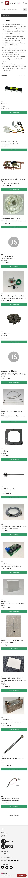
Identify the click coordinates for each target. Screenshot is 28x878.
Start (2, 831)
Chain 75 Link (5, 333)
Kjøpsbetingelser (4, 834)
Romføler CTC (5, 601)
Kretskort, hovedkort (7, 564)
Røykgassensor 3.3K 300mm (10, 798)
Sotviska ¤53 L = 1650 (8, 489)
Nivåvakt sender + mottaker (9, 141)
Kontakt (2, 836)
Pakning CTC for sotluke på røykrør (12, 678)
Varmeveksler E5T (6, 720)
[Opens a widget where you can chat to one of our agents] (22, 875)
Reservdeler (3, 832)
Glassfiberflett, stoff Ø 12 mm (10, 219)
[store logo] (10, 3)
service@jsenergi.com (7, 855)
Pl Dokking (4, 451)
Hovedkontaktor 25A (7, 256)
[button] (22, 75)
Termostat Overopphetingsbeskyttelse (13, 296)
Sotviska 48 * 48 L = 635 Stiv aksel (12, 640)
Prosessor (4, 104)
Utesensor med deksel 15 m (9, 371)
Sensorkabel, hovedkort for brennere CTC (14, 526)
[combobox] (12, 9)
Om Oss (3, 835)
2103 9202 (4, 853)
